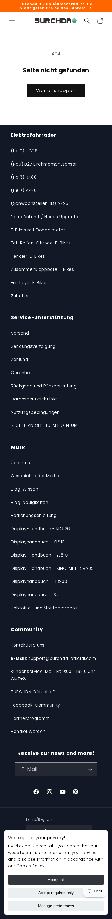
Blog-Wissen (24, 489)
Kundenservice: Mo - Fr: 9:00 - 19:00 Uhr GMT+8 (53, 675)
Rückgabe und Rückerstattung (44, 386)
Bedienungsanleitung (34, 515)
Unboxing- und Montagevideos (44, 608)
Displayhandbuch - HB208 (39, 581)
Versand (20, 333)
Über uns (20, 463)
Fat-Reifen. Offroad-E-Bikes (41, 243)
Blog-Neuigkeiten (29, 502)
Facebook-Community (35, 705)
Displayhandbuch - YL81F (37, 542)
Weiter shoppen (56, 90)
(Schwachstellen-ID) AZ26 (40, 203)
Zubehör (20, 296)
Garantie (20, 373)
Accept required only (56, 893)
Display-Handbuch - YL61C (39, 555)
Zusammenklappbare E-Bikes (42, 269)
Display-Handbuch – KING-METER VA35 (52, 568)
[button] (11, 20)
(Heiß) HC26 (24, 151)
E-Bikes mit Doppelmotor (38, 230)
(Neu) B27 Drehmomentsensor (44, 164)
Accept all (56, 879)
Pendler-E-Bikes (28, 256)
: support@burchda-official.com (53, 658)
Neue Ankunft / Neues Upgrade (44, 217)
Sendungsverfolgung (33, 346)
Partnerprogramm (30, 718)
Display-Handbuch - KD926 (40, 529)
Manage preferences (56, 906)
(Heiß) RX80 (23, 177)
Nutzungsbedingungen (35, 412)
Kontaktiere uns (28, 645)
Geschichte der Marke (35, 476)
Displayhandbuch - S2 (35, 594)
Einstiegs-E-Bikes (29, 282)
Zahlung (19, 359)
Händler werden (28, 731)
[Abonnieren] (89, 769)
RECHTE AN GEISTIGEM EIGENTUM (44, 425)
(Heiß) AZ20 (23, 190)
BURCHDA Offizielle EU (34, 692)
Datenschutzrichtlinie (34, 399)
